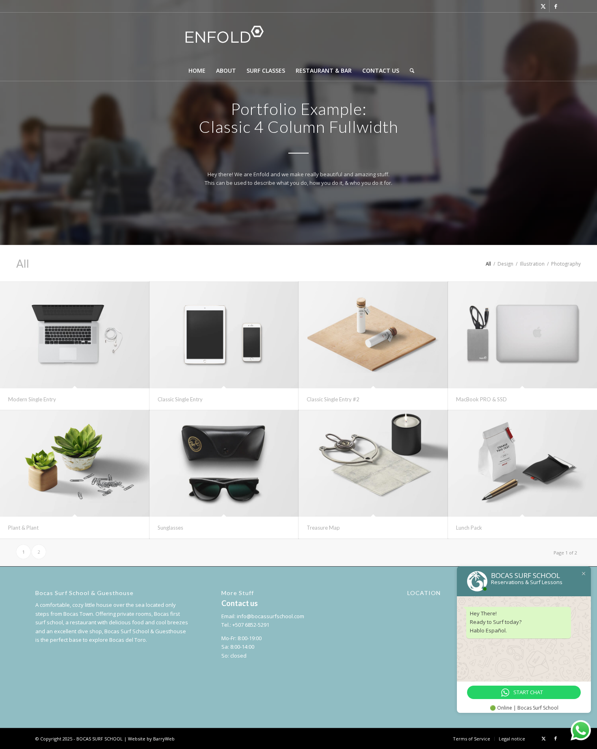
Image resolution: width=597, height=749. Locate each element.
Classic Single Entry (180, 399)
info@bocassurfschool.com (270, 616)
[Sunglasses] (224, 463)
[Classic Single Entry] (224, 335)
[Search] (409, 71)
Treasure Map (323, 527)
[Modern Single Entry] (74, 335)
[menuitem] (197, 71)
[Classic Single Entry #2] (373, 335)
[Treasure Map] (373, 463)
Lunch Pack (469, 527)
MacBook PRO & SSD (481, 399)
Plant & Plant (23, 527)
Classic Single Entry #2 (333, 399)
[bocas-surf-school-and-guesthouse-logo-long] (298, 37)
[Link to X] (543, 6)
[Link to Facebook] (555, 6)
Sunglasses (170, 527)
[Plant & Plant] (74, 463)
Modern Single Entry (32, 399)
